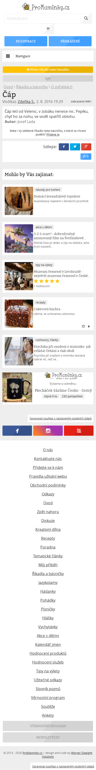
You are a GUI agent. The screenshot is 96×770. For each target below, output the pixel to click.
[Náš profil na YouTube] (78, 431)
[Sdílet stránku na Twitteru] (75, 146)
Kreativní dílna (48, 529)
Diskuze (48, 520)
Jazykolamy (48, 582)
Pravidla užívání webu (48, 476)
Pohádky (47, 600)
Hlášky (48, 617)
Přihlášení (70, 41)
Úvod (8, 86)
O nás (48, 449)
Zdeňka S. (26, 101)
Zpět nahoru (48, 511)
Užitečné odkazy (48, 679)
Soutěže (48, 706)
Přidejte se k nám (48, 467)
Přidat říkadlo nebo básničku (49, 70)
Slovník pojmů (48, 688)
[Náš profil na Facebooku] (17, 431)
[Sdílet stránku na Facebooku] (64, 146)
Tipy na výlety (48, 671)
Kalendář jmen (48, 644)
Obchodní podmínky (48, 485)
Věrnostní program (48, 697)
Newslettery (48, 737)
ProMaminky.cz (32, 753)
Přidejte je (52, 134)
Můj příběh (48, 564)
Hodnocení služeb (48, 662)
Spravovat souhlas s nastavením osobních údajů (63, 766)
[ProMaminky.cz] (48, 7)
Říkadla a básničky (32, 86)
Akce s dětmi (48, 635)
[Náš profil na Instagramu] (48, 431)
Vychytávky (48, 626)
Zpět (48, 78)
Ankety (48, 715)
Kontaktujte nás (48, 458)
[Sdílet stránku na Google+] (86, 146)
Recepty (48, 538)
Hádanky (48, 591)
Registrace (26, 41)
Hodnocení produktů (48, 653)
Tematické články (48, 556)
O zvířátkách (61, 86)
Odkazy (48, 494)
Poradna (47, 547)
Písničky (48, 609)
